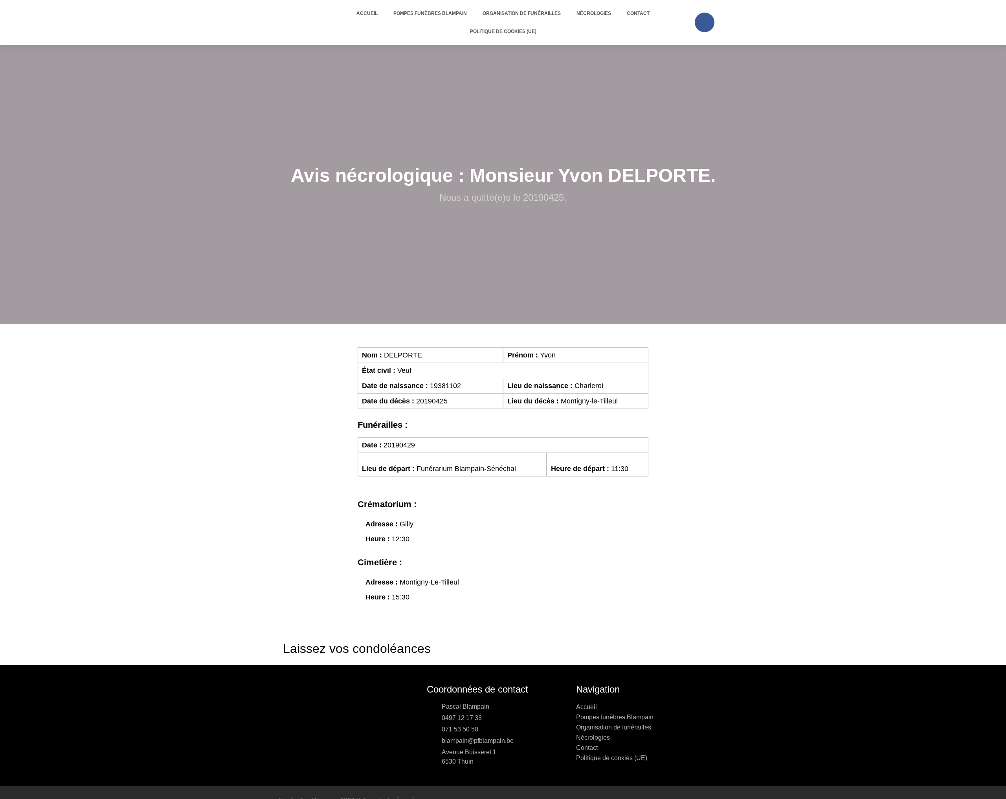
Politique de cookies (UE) (503, 31)
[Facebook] (704, 22)
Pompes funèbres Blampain (430, 13)
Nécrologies (593, 13)
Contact (638, 13)
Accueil (367, 13)
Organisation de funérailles (522, 13)
